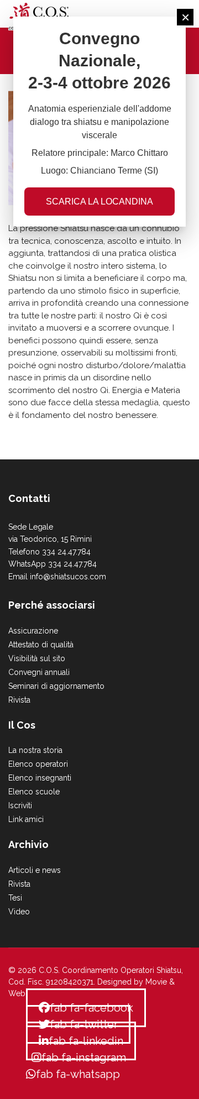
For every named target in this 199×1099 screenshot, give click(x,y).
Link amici (26, 819)
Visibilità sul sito (36, 658)
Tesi (15, 898)
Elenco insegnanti (39, 778)
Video (19, 911)
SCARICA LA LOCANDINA (99, 201)
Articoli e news (34, 870)
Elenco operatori (38, 764)
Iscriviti (20, 805)
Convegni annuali (39, 672)
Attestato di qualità (41, 644)
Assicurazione (33, 631)
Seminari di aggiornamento (56, 686)
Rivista (19, 700)
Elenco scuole (34, 791)
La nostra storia (35, 750)
